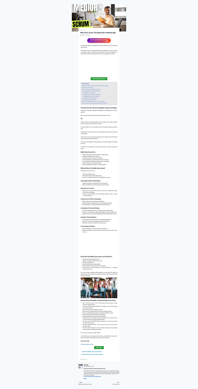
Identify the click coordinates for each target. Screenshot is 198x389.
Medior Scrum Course (84, 359)
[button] (99, 351)
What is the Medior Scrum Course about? (92, 351)
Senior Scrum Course (116, 383)
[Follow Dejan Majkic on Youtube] (84, 378)
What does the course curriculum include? (92, 354)
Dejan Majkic (86, 364)
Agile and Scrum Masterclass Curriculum (85, 383)
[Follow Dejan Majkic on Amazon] (86, 378)
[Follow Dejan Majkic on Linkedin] (85, 378)
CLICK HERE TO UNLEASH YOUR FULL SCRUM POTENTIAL (92, 376)
